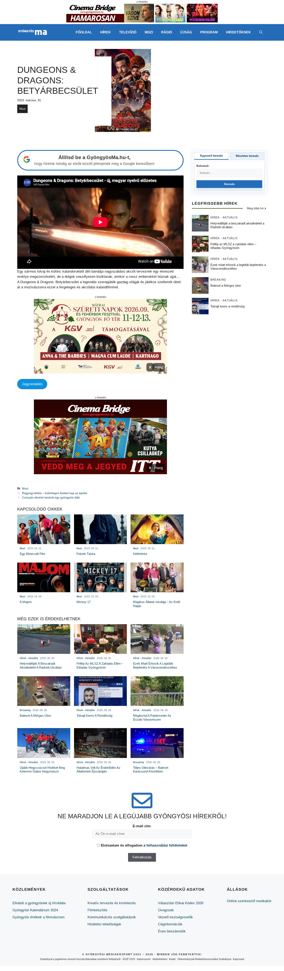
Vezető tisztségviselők (175, 917)
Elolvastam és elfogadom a (144, 845)
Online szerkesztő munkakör (249, 901)
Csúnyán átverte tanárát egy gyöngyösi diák (51, 497)
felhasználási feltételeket (166, 845)
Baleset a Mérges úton (225, 286)
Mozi (22, 108)
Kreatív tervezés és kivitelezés (112, 903)
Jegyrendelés (32, 384)
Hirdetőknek (238, 32)
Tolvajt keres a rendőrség (227, 306)
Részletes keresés (247, 155)
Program (209, 32)
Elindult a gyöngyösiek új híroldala (38, 903)
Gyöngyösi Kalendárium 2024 (35, 910)
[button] (261, 32)
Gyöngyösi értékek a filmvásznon (38, 917)
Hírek (105, 32)
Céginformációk (170, 924)
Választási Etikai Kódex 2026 (180, 903)
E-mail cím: (142, 826)
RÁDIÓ (166, 32)
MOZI (149, 32)
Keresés (229, 184)
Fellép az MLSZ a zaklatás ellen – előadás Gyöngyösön (233, 246)
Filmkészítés (97, 910)
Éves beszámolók (172, 931)
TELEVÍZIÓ (127, 32)
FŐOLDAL (84, 32)
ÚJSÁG (186, 32)
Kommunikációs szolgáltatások (112, 917)
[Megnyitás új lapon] (100, 336)
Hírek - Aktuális (224, 217)
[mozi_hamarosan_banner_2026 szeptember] (142, 21)
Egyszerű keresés (211, 155)
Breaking (218, 280)
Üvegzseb (166, 910)
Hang (159, 367)
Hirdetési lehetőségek (104, 924)
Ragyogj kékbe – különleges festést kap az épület (54, 493)
